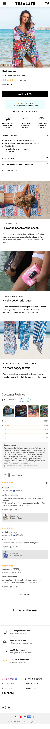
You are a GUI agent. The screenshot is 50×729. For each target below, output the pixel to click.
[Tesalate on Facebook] (9, 707)
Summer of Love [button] (16, 518)
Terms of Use (23, 722)
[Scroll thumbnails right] (45, 411)
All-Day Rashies (9, 679)
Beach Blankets (10, 688)
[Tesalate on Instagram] (4, 707)
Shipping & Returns (34, 679)
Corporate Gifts (33, 683)
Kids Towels (8, 693)
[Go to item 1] (8, 411)
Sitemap (39, 722)
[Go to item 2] (21, 411)
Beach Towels (9, 683)
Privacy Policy (32, 722)
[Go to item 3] (33, 411)
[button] (8, 80)
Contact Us (30, 688)
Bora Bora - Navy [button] (16, 555)
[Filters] (5, 475)
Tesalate (11, 722)
